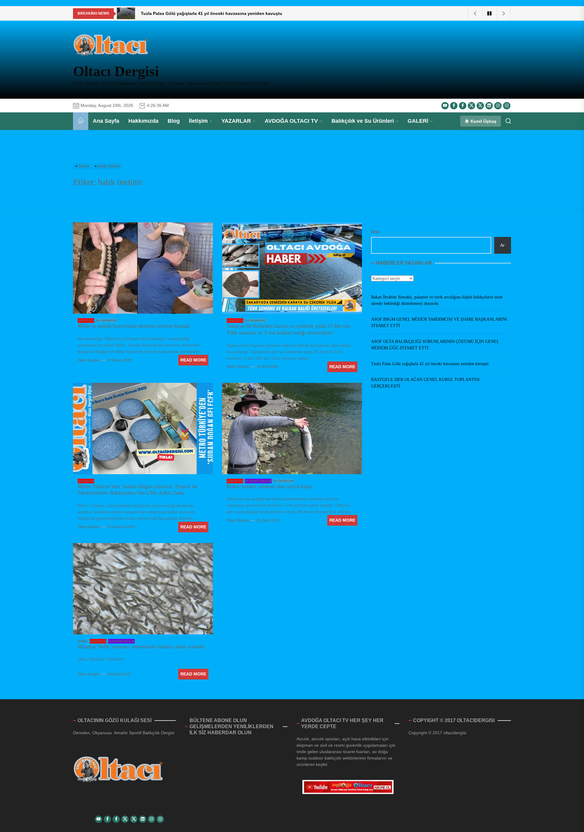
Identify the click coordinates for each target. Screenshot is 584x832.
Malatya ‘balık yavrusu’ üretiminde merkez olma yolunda (141, 646)
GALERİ (418, 121)
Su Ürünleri (106, 320)
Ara (375, 231)
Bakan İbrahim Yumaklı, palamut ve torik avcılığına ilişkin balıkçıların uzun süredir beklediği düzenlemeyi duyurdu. (436, 300)
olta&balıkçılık (258, 481)
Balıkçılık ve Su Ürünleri (363, 121)
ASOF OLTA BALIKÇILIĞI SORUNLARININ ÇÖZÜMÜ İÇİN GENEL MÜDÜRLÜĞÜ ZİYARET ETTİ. (435, 344)
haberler (86, 320)
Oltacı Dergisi (116, 71)
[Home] (80, 121)
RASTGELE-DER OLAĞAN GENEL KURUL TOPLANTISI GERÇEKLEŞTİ (425, 382)
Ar (502, 245)
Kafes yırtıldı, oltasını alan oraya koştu (270, 486)
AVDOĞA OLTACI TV (291, 121)
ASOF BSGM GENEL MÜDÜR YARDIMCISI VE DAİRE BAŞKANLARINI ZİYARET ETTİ (439, 322)
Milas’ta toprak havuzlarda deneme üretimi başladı (134, 326)
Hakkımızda (143, 121)
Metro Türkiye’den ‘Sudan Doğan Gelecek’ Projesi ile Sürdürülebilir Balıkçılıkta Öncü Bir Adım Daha (137, 489)
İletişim (198, 121)
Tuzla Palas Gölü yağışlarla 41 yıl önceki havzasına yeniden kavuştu (429, 363)
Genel (83, 641)
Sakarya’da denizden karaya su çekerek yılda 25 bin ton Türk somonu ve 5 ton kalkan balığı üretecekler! (288, 329)
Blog (174, 121)
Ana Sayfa (106, 121)
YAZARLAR (236, 121)
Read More (193, 360)
